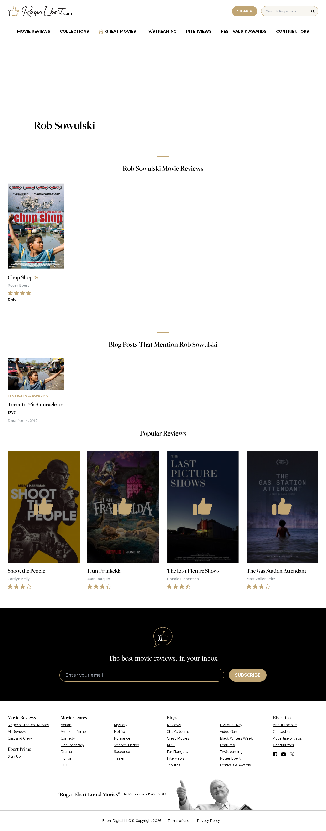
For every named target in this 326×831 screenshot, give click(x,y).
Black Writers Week (236, 738)
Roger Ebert (230, 758)
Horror (66, 758)
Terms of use (178, 821)
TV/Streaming (161, 31)
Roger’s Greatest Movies (28, 725)
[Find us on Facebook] (275, 754)
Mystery (120, 725)
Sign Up (14, 756)
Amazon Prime (73, 732)
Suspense (122, 752)
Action (66, 725)
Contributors (292, 31)
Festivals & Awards (244, 31)
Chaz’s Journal (178, 732)
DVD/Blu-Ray (231, 725)
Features (227, 745)
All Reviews (17, 732)
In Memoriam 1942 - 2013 (145, 794)
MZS (171, 745)
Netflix (119, 732)
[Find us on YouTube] (283, 754)
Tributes (173, 765)
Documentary (72, 745)
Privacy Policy (208, 821)
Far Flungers (177, 752)
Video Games (231, 732)
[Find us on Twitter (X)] (292, 754)
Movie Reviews (33, 31)
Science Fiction (126, 745)
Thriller (119, 758)
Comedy (68, 738)
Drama (66, 752)
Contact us (282, 732)
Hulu (64, 765)
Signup (244, 11)
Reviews (174, 725)
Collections (74, 31)
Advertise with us (287, 738)
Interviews (199, 31)
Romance (122, 738)
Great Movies (120, 31)
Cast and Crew (20, 738)
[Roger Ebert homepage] (40, 11)
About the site (285, 725)
